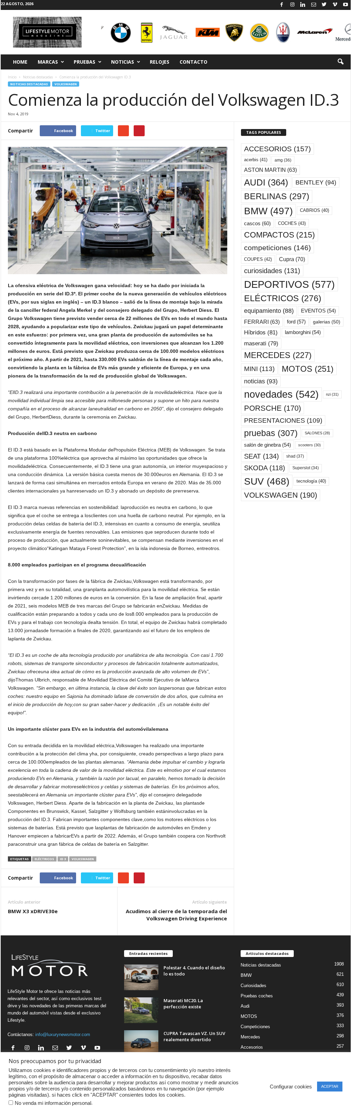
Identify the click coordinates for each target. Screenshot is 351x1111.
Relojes (159, 62)
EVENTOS (318, 311)
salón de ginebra (267, 445)
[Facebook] (282, 5)
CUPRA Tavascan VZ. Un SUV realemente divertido (194, 1036)
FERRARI (262, 322)
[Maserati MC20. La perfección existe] (141, 1010)
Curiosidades (253, 985)
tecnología (311, 481)
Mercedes (250, 1036)
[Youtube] (345, 5)
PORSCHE (272, 408)
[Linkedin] (303, 5)
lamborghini (303, 332)
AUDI (266, 182)
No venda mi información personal (53, 1103)
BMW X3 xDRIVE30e (33, 911)
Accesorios (252, 1047)
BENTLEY (315, 182)
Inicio (12, 77)
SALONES (317, 433)
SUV (266, 481)
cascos (257, 223)
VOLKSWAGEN (83, 859)
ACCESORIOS (277, 149)
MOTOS (308, 368)
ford (296, 321)
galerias (326, 321)
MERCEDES (278, 355)
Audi (245, 1006)
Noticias (122, 62)
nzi (332, 394)
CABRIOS (314, 210)
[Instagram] (292, 5)
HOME (20, 62)
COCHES (292, 223)
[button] (340, 61)
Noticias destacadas (38, 77)
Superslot (305, 467)
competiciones (277, 248)
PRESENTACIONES (283, 420)
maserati (261, 343)
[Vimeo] (335, 5)
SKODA (264, 468)
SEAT (261, 456)
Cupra (292, 259)
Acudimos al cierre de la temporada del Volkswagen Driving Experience (176, 915)
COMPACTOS (279, 234)
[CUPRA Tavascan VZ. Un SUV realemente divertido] (141, 1043)
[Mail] (314, 5)
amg (283, 160)
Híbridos (261, 332)
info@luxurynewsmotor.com (62, 1034)
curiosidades (272, 270)
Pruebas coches (257, 995)
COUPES (258, 259)
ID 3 (63, 859)
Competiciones (255, 1026)
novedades (281, 394)
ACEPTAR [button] (329, 1086)
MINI (259, 368)
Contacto (193, 62)
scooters (309, 445)
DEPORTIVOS (289, 284)
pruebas (271, 433)
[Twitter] (324, 5)
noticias (261, 381)
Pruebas (84, 62)
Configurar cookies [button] (291, 1086)
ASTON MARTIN (270, 170)
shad (295, 456)
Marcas (48, 62)
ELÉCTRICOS (44, 859)
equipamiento (269, 310)
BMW (268, 210)
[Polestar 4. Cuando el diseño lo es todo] (141, 977)
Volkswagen (66, 84)
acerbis (255, 159)
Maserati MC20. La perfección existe (183, 1003)
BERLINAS (276, 196)
